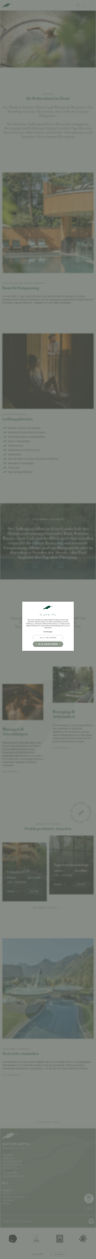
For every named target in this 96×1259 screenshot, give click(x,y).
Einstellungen (48, 632)
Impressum (48, 628)
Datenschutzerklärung (53, 626)
